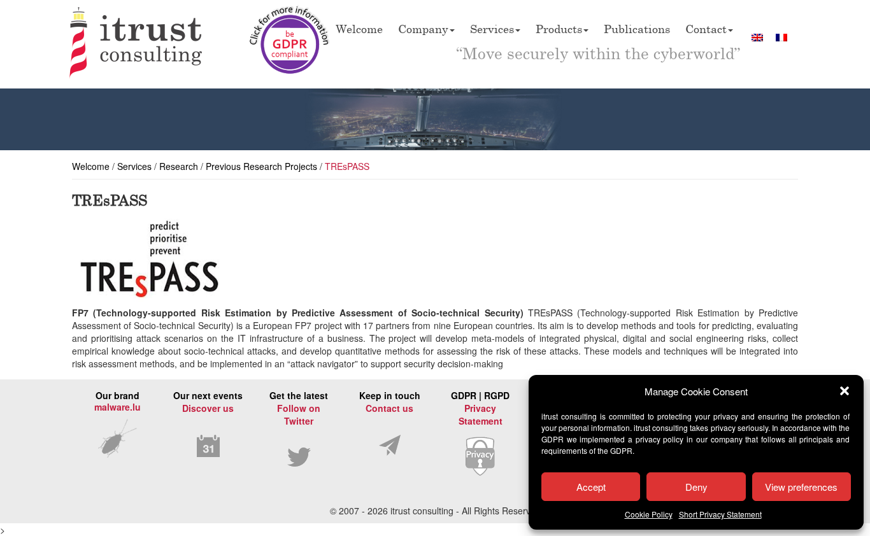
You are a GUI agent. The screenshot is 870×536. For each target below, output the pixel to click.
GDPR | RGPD (480, 408)
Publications (637, 29)
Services (492, 29)
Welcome (359, 29)
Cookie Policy (649, 514)
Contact (706, 29)
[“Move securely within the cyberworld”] (136, 44)
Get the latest (298, 408)
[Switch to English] (757, 37)
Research (178, 166)
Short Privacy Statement (720, 514)
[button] (844, 390)
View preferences (801, 486)
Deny (696, 486)
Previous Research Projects (261, 166)
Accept (591, 486)
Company (423, 29)
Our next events (208, 401)
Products (559, 29)
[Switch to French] (781, 37)
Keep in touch (389, 401)
